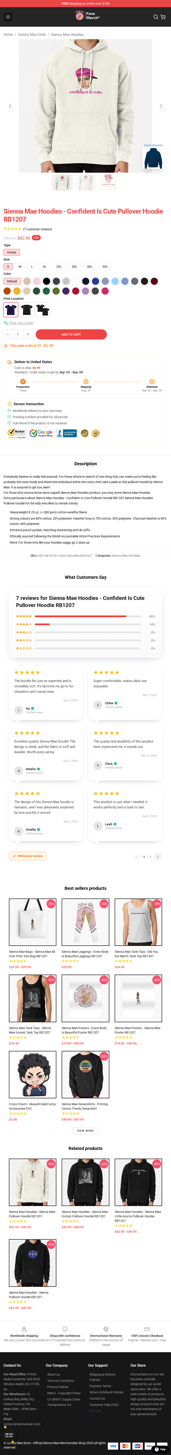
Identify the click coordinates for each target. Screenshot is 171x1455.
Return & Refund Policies (106, 1392)
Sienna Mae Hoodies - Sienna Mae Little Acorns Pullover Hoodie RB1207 (138, 1216)
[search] (156, 17)
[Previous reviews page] (136, 857)
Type (7, 245)
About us (53, 1374)
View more (85, 1130)
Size (7, 259)
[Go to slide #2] (85, 182)
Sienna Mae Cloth (32, 34)
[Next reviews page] (158, 857)
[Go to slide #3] (108, 182)
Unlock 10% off (9, 1435)
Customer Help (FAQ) (104, 1404)
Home (8, 34)
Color (7, 273)
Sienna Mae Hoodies (67, 34)
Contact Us (97, 1398)
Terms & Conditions (60, 1380)
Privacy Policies (58, 1387)
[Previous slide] (10, 106)
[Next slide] (160, 106)
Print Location (14, 298)
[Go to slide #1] (62, 182)
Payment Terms (100, 1386)
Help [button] (163, 1449)
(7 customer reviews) (37, 229)
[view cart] (163, 17)
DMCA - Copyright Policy (64, 1393)
